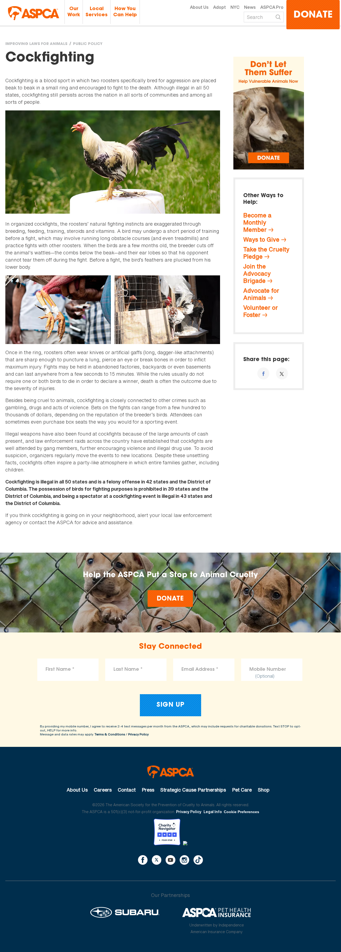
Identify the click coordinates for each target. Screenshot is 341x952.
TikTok (198, 860)
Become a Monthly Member (257, 222)
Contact (127, 789)
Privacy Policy (138, 734)
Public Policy (88, 44)
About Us (199, 7)
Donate (313, 15)
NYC (234, 7)
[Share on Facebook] (263, 373)
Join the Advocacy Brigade (257, 273)
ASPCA (170, 771)
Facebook (143, 860)
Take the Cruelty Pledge (266, 253)
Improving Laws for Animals (36, 44)
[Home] (33, 13)
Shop (264, 789)
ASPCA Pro (271, 7)
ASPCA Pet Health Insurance (216, 912)
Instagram (184, 860)
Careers (103, 789)
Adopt (219, 7)
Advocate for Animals (261, 294)
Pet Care (242, 789)
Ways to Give (261, 239)
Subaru (125, 912)
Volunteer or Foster (260, 311)
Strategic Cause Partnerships (193, 789)
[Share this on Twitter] (282, 373)
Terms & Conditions (110, 734)
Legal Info (213, 811)
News (250, 7)
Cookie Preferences (241, 812)
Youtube (170, 860)
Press (148, 789)
